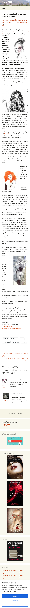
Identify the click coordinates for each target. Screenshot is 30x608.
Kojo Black (22, 22)
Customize (15, 600)
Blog (15, 19)
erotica (12, 20)
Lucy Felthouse (7, 24)
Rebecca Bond (15, 24)
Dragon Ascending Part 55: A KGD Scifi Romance (13, 578)
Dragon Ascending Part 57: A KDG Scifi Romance (13, 573)
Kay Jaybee (17, 22)
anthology (7, 20)
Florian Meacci (17, 20)
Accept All (15, 596)
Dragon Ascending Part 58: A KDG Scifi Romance (13, 570)
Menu (3, 8)
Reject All (15, 605)
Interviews (18, 19)
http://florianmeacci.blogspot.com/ (11, 328)
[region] (15, 594)
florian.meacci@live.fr (8, 326)
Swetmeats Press (11, 32)
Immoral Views (5, 22)
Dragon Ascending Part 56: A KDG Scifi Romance (13, 575)
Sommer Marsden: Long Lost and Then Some (16, 359)
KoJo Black (7, 134)
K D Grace (11, 22)
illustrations (24, 20)
